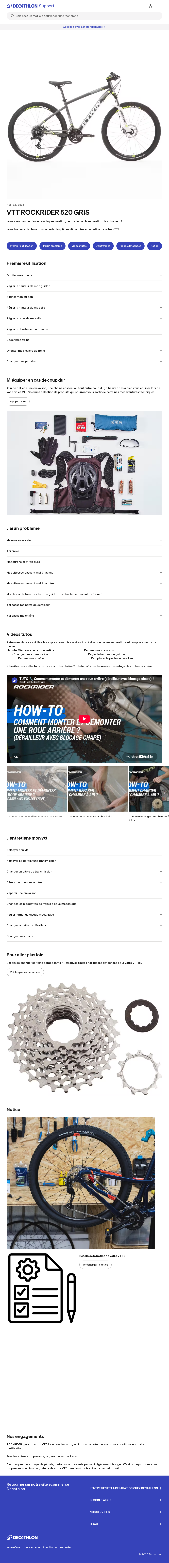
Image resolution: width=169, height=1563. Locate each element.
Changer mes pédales (21, 361)
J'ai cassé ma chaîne (20, 615)
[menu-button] (158, 6)
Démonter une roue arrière (24, 882)
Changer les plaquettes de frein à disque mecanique (41, 903)
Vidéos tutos (79, 245)
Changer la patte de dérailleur (26, 925)
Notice (154, 245)
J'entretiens (103, 245)
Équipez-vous (18, 401)
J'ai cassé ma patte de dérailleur (28, 605)
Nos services (100, 1512)
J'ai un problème (52, 245)
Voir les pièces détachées (25, 972)
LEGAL (94, 1524)
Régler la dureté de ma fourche (27, 329)
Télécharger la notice (95, 1264)
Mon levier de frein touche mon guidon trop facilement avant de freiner (54, 594)
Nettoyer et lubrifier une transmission (31, 860)
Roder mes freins (18, 340)
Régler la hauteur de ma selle (26, 307)
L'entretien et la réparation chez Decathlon (124, 1488)
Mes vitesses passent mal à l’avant (30, 572)
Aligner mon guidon (20, 296)
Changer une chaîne (20, 936)
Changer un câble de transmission (29, 871)
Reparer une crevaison (21, 893)
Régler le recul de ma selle (24, 318)
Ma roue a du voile (19, 540)
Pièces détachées (130, 245)
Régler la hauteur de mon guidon (28, 286)
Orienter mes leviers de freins (26, 350)
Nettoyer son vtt (17, 850)
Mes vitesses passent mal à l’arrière (30, 583)
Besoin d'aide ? (100, 1500)
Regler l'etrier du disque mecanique (30, 914)
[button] (37, 793)
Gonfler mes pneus (19, 275)
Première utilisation (21, 245)
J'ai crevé (13, 551)
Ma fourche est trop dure (23, 561)
